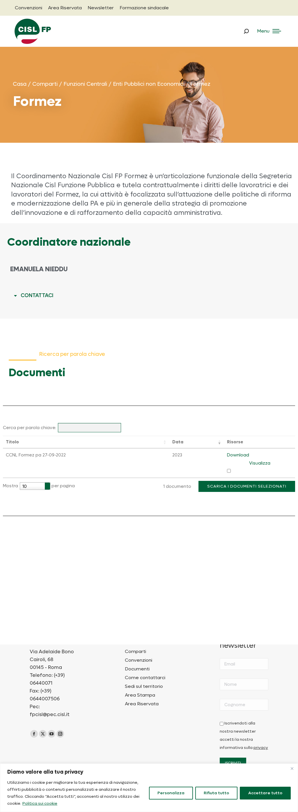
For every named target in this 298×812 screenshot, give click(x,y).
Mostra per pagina (39, 486)
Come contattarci (145, 678)
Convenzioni (138, 660)
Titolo (12, 442)
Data (177, 442)
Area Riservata (142, 704)
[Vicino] (291, 768)
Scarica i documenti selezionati (246, 486)
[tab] (149, 296)
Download (238, 455)
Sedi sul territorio (144, 686)
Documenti (137, 669)
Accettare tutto (265, 793)
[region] (149, 787)
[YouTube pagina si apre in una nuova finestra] (51, 734)
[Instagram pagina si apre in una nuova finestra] (60, 734)
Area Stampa (140, 695)
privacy (260, 747)
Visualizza (259, 463)
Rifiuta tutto (216, 793)
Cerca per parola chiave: (29, 428)
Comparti (135, 651)
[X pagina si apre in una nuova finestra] (43, 734)
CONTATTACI (37, 295)
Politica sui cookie (39, 803)
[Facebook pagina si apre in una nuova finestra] (34, 734)
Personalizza (171, 793)
